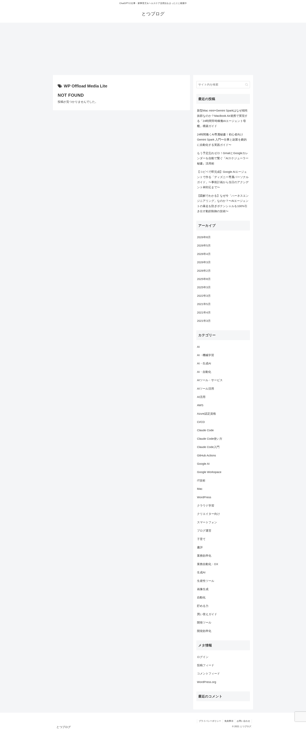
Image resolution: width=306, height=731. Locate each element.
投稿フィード (205, 665)
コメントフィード (208, 673)
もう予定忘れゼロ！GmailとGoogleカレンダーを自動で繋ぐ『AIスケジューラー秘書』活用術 (222, 158)
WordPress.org (206, 681)
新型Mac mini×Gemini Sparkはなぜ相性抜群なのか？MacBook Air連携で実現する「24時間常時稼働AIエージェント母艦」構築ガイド (222, 118)
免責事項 (228, 721)
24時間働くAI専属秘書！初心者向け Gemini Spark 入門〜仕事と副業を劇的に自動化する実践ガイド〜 (222, 139)
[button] (246, 84)
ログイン (202, 656)
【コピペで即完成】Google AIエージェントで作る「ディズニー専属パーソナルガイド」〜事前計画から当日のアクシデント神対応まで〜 (223, 179)
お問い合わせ (243, 721)
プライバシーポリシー (210, 721)
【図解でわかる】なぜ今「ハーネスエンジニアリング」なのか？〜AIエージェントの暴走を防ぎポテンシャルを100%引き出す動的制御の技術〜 (223, 203)
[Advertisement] (153, 48)
